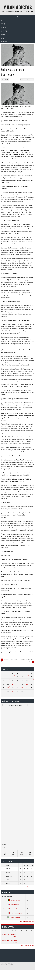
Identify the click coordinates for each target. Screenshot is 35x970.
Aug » (31, 695)
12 (31, 680)
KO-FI (2, 38)
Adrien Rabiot (15, 904)
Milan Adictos (17, 7)
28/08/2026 (5, 940)
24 (22, 687)
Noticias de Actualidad (27, 80)
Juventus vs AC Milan (15, 705)
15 (13, 684)
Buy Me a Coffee (5, 42)
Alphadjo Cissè (15, 909)
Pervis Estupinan (16, 917)
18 (27, 684)
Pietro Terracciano (16, 913)
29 (13, 691)
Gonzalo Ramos (15, 900)
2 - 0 (27, 940)
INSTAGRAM (4, 31)
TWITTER (3, 24)
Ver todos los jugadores (27, 921)
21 (8, 687)
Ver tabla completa (28, 887)
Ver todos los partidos (27, 945)
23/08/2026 (5, 934)
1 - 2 (27, 934)
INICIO (2, 20)
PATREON (3, 34)
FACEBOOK (3, 27)
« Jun (3, 695)
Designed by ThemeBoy (7, 964)
